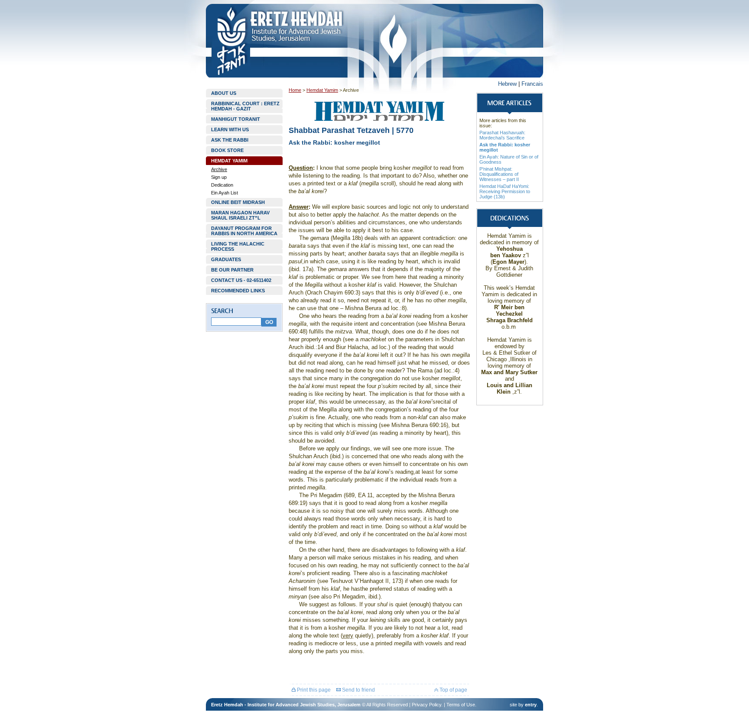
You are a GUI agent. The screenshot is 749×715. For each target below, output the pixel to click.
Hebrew (507, 84)
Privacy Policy (426, 704)
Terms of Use (460, 704)
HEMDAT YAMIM (229, 160)
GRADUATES (226, 259)
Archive (219, 169)
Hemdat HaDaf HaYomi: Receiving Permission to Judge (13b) (504, 191)
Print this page (313, 690)
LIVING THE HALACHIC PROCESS (237, 246)
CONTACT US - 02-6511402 (241, 280)
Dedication (222, 185)
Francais (532, 84)
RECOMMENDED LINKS (238, 290)
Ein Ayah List (224, 192)
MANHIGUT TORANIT (235, 119)
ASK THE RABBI (229, 139)
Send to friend (358, 690)
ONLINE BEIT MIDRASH (238, 202)
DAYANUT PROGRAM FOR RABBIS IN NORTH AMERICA (244, 231)
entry (531, 704)
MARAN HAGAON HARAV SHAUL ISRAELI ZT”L (240, 215)
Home (295, 90)
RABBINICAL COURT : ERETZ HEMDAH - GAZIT (245, 106)
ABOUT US (223, 93)
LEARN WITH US (230, 129)
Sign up (219, 177)
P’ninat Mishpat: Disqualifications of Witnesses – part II (499, 174)
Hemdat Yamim (322, 90)
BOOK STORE (227, 150)
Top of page (452, 690)
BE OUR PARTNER (232, 269)
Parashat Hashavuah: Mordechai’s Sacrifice (502, 135)
